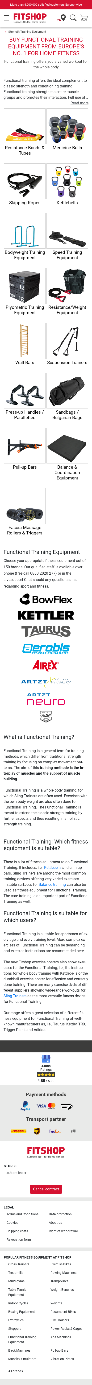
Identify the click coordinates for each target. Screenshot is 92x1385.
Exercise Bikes (60, 1264)
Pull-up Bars (59, 1351)
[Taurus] (46, 631)
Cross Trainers (18, 1264)
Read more (79, 103)
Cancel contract (46, 1189)
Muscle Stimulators (22, 1359)
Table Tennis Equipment (17, 1292)
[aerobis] (46, 648)
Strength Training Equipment (27, 31)
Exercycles (16, 1320)
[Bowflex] (46, 598)
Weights (56, 1303)
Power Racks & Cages (66, 1329)
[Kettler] (46, 615)
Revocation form (19, 1240)
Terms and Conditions (22, 1214)
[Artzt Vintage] (46, 716)
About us (55, 1223)
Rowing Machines (63, 1273)
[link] (25, 1106)
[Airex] (46, 665)
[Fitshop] (30, 18)
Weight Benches (62, 1290)
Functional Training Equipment (22, 1339)
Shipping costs (17, 1231)
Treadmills (15, 1273)
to (16, 1173)
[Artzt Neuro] (46, 699)
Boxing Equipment (21, 1312)
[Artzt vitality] (46, 682)
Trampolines (59, 1281)
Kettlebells (52, 867)
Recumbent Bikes (63, 1312)
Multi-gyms (16, 1281)
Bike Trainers (59, 1320)
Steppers (14, 1329)
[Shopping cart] (85, 18)
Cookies (12, 1223)
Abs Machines (60, 1337)
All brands (15, 1371)
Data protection (60, 1214)
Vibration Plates (62, 1359)
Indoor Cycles (18, 1303)
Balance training (52, 884)
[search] (73, 18)
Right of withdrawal (63, 1231)
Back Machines (19, 1351)
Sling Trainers (15, 996)
